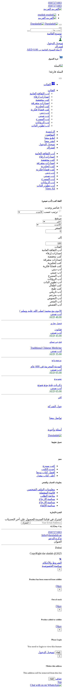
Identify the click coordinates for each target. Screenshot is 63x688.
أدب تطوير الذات (46, 185)
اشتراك (59, 46)
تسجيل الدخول (55, 43)
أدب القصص (55, 304)
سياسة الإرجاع (47, 499)
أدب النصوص (54, 298)
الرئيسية (50, 131)
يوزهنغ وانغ (57, 360)
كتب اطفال (55, 285)
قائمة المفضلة (47, 492)
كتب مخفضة (48, 159)
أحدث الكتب (48, 469)
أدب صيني (49, 175)
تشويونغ (58, 379)
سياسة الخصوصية (52, 566)
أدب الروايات (48, 182)
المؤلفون (50, 134)
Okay (59, 586)
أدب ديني (50, 172)
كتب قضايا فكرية (45, 169)
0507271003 (55, 2)
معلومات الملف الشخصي (41, 489)
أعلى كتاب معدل (45, 475)
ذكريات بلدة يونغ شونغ (49, 385)
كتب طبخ (56, 288)
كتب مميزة (49, 466)
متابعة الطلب (47, 495)
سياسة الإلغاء (47, 505)
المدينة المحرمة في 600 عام (46, 366)
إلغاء (58, 652)
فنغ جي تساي (56, 342)
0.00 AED (43, 49)
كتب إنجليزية (48, 166)
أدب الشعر (56, 301)
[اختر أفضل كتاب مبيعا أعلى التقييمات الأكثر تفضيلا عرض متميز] (52, 221)
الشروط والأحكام (52, 562)
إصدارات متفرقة (46, 163)
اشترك (25, 522)
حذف (58, 678)
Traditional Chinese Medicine (46, 347)
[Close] (60, 216)
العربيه (48, 9)
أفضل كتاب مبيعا (45, 472)
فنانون (58, 329)
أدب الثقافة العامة (45, 153)
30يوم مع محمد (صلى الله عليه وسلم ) (40, 310)
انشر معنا (50, 141)
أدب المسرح (48, 179)
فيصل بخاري (56, 323)
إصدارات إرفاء (47, 156)
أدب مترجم (55, 295)
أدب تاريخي (55, 291)
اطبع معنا (50, 137)
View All (50, 188)
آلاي (60, 397)
